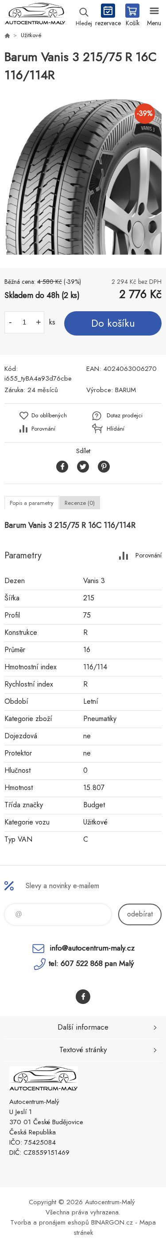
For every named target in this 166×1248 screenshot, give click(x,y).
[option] (83, 176)
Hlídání (115, 428)
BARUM (125, 390)
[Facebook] (83, 996)
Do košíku (113, 323)
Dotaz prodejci (125, 415)
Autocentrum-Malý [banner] (34, 15)
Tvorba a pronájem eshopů (49, 1222)
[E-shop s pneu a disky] (7, 35)
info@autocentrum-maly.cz (92, 948)
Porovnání (43, 428)
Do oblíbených (49, 415)
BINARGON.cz (112, 1222)
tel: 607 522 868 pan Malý (91, 963)
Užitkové (31, 35)
